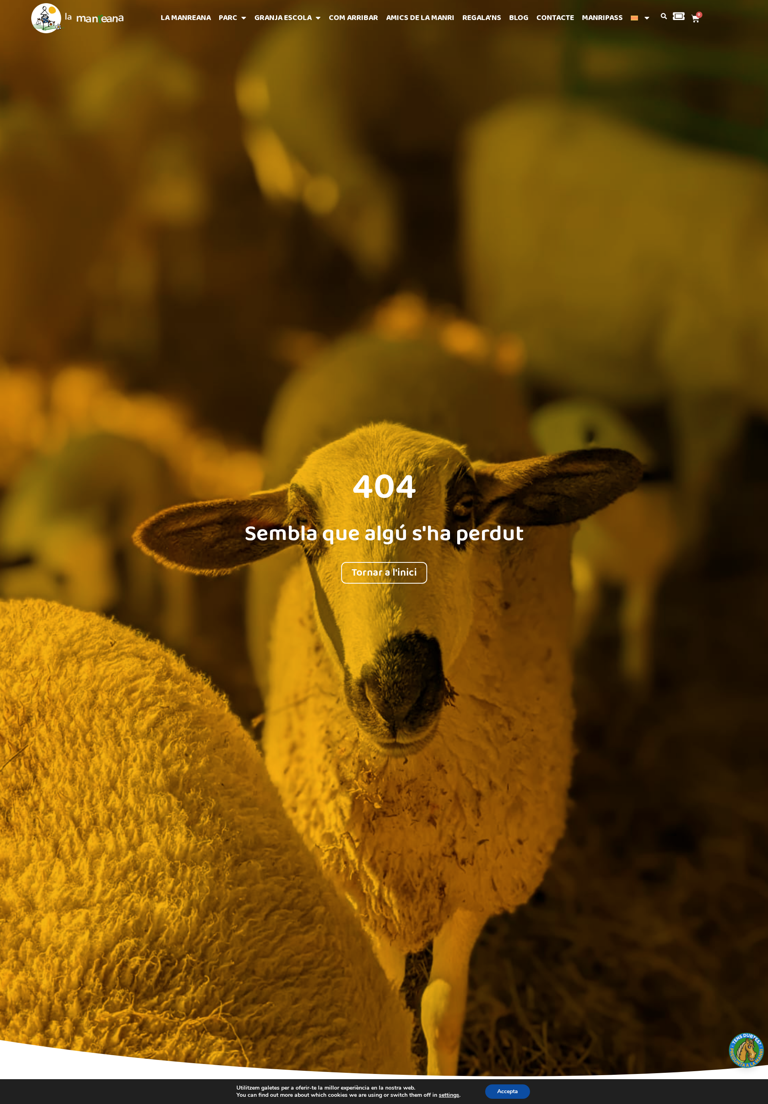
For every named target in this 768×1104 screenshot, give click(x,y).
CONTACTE (555, 17)
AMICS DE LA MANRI (420, 17)
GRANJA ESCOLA (283, 17)
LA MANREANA (186, 17)
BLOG (518, 17)
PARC (228, 17)
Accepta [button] (507, 1091)
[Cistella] (694, 18)
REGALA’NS (481, 17)
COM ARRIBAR (353, 17)
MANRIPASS (602, 17)
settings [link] (449, 1095)
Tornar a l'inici (384, 572)
